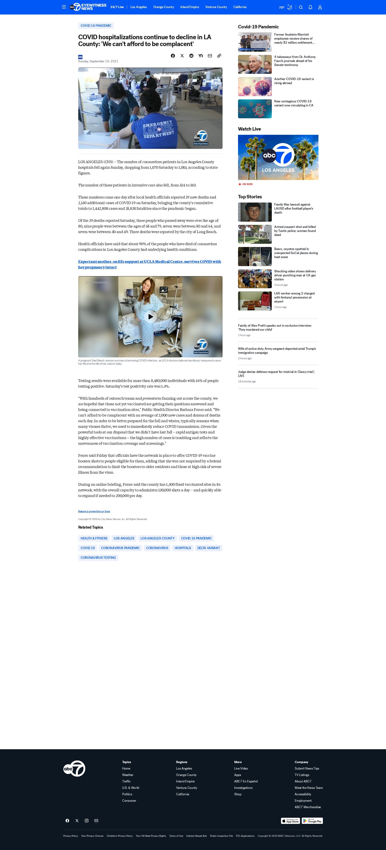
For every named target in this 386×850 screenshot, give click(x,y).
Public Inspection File (221, 836)
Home (126, 768)
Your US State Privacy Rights (151, 836)
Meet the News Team (309, 787)
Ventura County (216, 7)
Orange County (163, 7)
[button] (64, 7)
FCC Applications (245, 836)
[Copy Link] (219, 55)
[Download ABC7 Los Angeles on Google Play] (312, 821)
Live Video (241, 768)
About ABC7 (303, 781)
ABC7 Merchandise (308, 807)
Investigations (243, 787)
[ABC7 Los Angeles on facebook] (67, 821)
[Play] (278, 157)
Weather (127, 775)
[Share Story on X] (182, 55)
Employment (303, 800)
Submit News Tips (307, 768)
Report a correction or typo (94, 511)
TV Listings (302, 775)
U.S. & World (130, 787)
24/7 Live (117, 7)
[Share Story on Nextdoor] (200, 55)
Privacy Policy (70, 836)
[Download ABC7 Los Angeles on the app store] (290, 821)
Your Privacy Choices (92, 836)
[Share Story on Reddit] (191, 55)
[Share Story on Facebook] (172, 55)
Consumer (129, 800)
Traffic (126, 781)
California (239, 7)
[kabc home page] (74, 768)
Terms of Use (176, 836)
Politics (127, 794)
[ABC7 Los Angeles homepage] (88, 7)
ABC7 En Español (246, 781)
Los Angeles (138, 7)
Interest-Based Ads (196, 836)
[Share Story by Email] (209, 55)
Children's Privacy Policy (120, 836)
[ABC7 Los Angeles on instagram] (87, 821)
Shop (237, 794)
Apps (237, 775)
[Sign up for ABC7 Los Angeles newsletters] (96, 821)
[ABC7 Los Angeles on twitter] (77, 821)
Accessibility (303, 794)
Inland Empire (189, 7)
